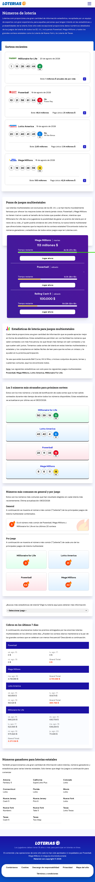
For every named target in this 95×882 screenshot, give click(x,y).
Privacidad (67, 867)
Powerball (47, 447)
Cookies (25, 867)
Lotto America (47, 428)
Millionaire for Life (47, 410)
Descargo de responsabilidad (45, 867)
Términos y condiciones (47, 873)
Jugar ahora (47, 258)
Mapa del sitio (82, 867)
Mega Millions (47, 466)
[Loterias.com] (14, 6)
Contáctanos (12, 867)
